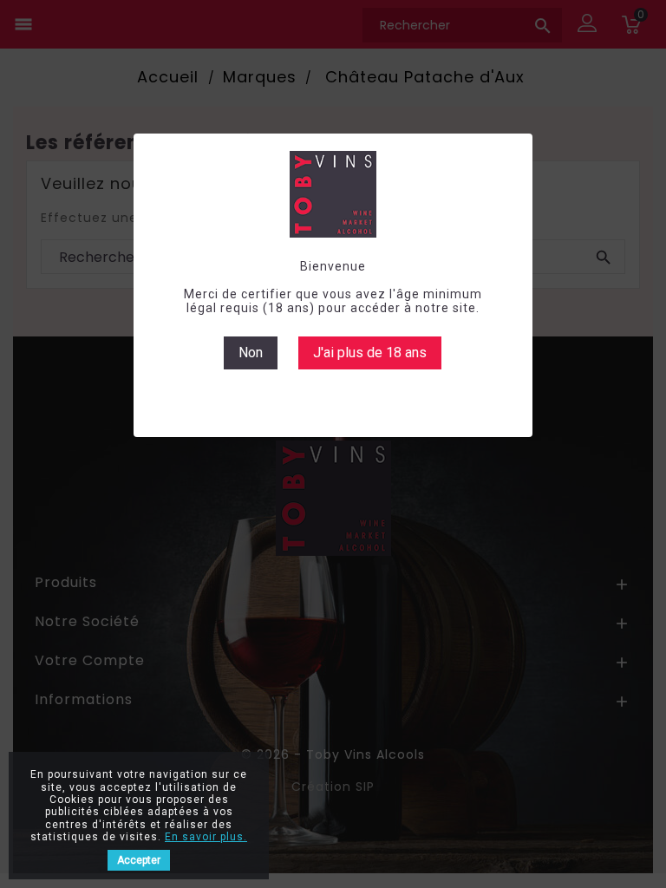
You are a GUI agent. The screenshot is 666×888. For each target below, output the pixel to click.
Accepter (138, 860)
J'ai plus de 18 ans (370, 352)
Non (250, 352)
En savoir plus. (206, 837)
